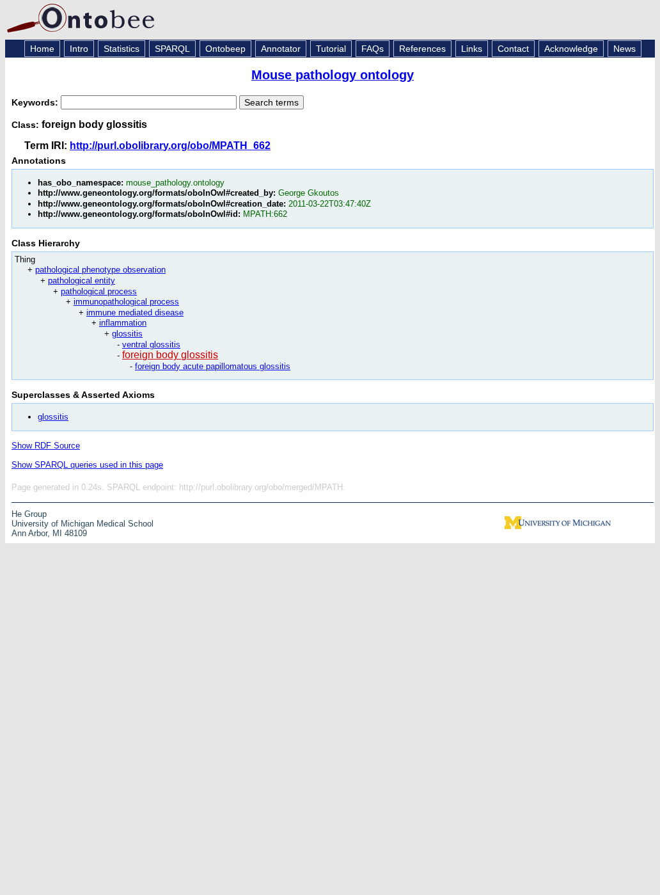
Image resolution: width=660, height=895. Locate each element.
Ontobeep (225, 49)
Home (42, 49)
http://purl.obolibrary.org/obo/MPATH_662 (170, 145)
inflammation (122, 323)
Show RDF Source (46, 445)
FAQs (372, 49)
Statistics (121, 49)
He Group (29, 514)
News (624, 49)
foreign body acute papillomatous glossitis (212, 366)
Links (471, 49)
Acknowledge (571, 49)
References (422, 49)
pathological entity (81, 280)
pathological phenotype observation (100, 269)
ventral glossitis (151, 344)
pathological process (99, 291)
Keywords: (36, 102)
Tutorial (331, 49)
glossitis (127, 333)
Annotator (281, 49)
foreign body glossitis (170, 354)
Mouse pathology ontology (332, 75)
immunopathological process (126, 301)
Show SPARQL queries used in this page (87, 465)
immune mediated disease (135, 312)
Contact (513, 49)
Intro (79, 49)
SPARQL (172, 49)
